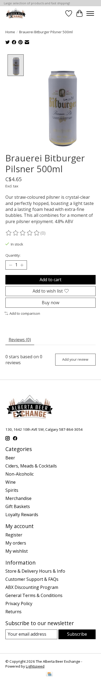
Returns (13, 612)
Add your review (75, 359)
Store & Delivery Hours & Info (35, 571)
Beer (10, 458)
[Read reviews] (22, 233)
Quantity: (12, 255)
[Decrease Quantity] (10, 264)
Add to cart (50, 280)
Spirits (11, 490)
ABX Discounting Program (31, 587)
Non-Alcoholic (19, 474)
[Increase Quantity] (21, 264)
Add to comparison (24, 313)
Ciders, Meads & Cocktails (31, 466)
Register (13, 535)
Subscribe (77, 634)
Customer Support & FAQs (31, 579)
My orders (15, 543)
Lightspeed (35, 666)
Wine (10, 482)
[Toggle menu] (90, 13)
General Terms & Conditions (33, 595)
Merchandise (18, 498)
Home (10, 31)
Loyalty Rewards (21, 515)
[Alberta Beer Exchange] (15, 13)
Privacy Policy (18, 603)
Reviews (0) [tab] (20, 340)
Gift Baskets (17, 506)
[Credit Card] (49, 674)
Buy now (50, 303)
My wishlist (16, 551)
